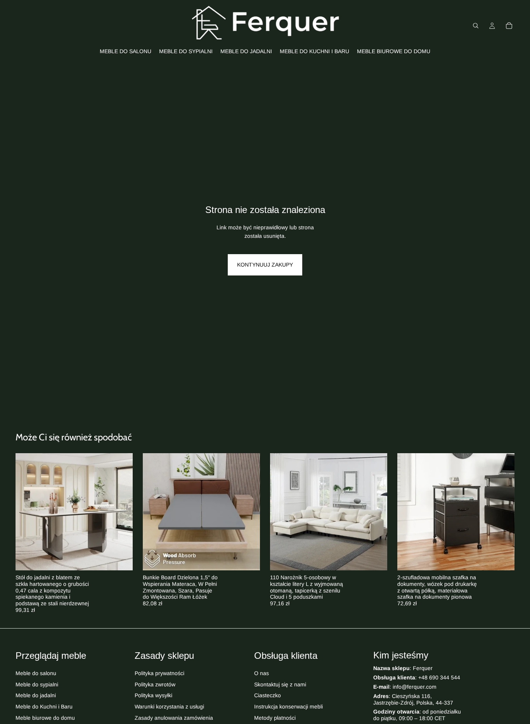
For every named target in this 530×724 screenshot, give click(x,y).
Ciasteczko (267, 695)
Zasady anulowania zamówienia (174, 718)
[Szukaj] (475, 25)
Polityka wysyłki (153, 695)
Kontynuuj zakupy (265, 265)
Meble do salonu (36, 673)
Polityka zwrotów (155, 684)
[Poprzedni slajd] (27, 511)
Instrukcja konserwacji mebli (288, 706)
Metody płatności (275, 718)
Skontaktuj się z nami (280, 684)
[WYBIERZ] (121, 558)
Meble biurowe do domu (45, 718)
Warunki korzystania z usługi (169, 706)
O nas (261, 673)
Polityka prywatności (159, 673)
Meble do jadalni (36, 695)
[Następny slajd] (121, 511)
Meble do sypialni (37, 684)
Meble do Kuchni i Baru (44, 706)
